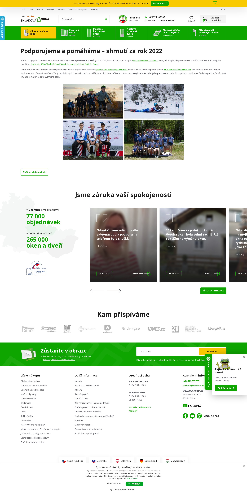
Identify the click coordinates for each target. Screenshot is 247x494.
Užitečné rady (81, 398)
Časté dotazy (27, 407)
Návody (50, 9)
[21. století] (175, 329)
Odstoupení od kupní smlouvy (35, 437)
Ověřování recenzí (83, 424)
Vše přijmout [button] (134, 484)
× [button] (244, 466)
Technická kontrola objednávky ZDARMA (94, 416)
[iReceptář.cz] (216, 329)
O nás (23, 9)
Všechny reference (213, 290)
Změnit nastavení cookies (33, 442)
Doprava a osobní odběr (32, 389)
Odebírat (212, 351)
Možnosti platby (28, 394)
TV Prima (30, 16)
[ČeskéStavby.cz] (108, 329)
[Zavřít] (244, 357)
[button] (114, 291)
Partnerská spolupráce (77, 9)
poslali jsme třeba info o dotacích (59, 359)
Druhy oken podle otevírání (88, 411)
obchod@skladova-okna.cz (196, 385)
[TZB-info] (87, 329)
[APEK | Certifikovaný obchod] (36, 268)
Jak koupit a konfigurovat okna (36, 433)
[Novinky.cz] (130, 329)
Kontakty (94, 9)
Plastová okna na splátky (33, 424)
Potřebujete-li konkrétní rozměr (90, 407)
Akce (31, 9)
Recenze (61, 9)
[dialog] (123, 478)
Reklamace (26, 403)
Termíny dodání (28, 398)
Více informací (160, 3)
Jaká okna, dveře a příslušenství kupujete (40, 429)
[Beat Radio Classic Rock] (67, 329)
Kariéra (78, 389)
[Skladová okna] (35, 19)
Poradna (79, 420)
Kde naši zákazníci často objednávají (92, 403)
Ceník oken (26, 420)
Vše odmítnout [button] (114, 484)
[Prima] (28, 329)
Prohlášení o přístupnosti (87, 433)
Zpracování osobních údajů (34, 385)
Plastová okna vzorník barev (88, 429)
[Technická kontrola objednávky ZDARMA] (123, 19)
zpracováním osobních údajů (192, 360)
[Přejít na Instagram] (199, 416)
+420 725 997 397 (191, 381)
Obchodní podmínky (30, 381)
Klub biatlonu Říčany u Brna (177, 69)
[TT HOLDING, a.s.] (192, 405)
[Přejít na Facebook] (185, 416)
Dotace (40, 9)
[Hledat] (106, 19)
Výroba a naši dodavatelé (87, 385)
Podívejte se (224, 388)
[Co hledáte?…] (83, 19)
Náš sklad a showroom (140, 407)
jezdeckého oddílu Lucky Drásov (111, 69)
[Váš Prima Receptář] (193, 329)
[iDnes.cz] (156, 329)
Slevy (23, 411)
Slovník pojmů (81, 394)
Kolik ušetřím (27, 416)
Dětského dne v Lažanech (145, 60)
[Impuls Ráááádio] (48, 329)
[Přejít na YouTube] (192, 416)
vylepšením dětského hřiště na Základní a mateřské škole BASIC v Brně (63, 64)
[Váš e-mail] (181, 351)
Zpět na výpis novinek (34, 172)
